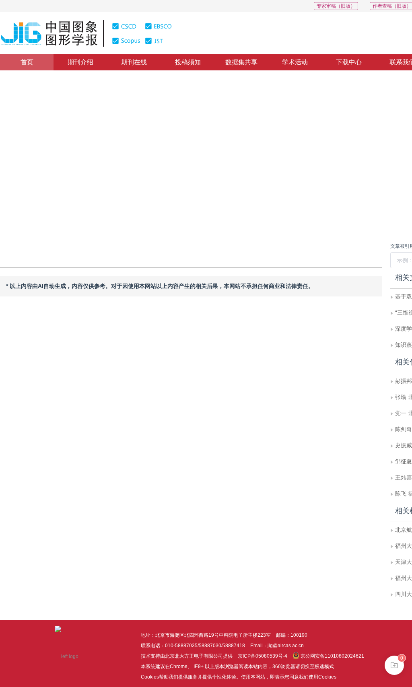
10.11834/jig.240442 (43, 182)
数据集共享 (241, 62)
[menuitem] (27, 62)
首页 (27, 62)
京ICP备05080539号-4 (262, 656)
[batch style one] (394, 665)
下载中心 (349, 62)
